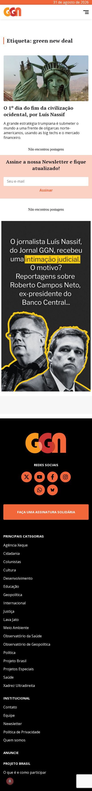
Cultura (9, 570)
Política (9, 652)
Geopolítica (12, 594)
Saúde (8, 677)
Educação (11, 586)
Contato (10, 707)
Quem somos (14, 740)
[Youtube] (39, 477)
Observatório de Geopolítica (26, 644)
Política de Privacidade (21, 732)
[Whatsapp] (39, 490)
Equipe (9, 715)
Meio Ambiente (16, 627)
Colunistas (12, 561)
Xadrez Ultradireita (19, 685)
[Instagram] (65, 477)
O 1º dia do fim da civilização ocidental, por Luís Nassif (38, 111)
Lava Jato (11, 619)
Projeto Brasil (14, 660)
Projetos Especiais (18, 668)
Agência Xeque (15, 545)
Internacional (14, 603)
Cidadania (11, 553)
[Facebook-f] (52, 477)
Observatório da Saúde (22, 636)
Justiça (8, 611)
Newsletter (12, 723)
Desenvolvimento (18, 578)
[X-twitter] (26, 477)
